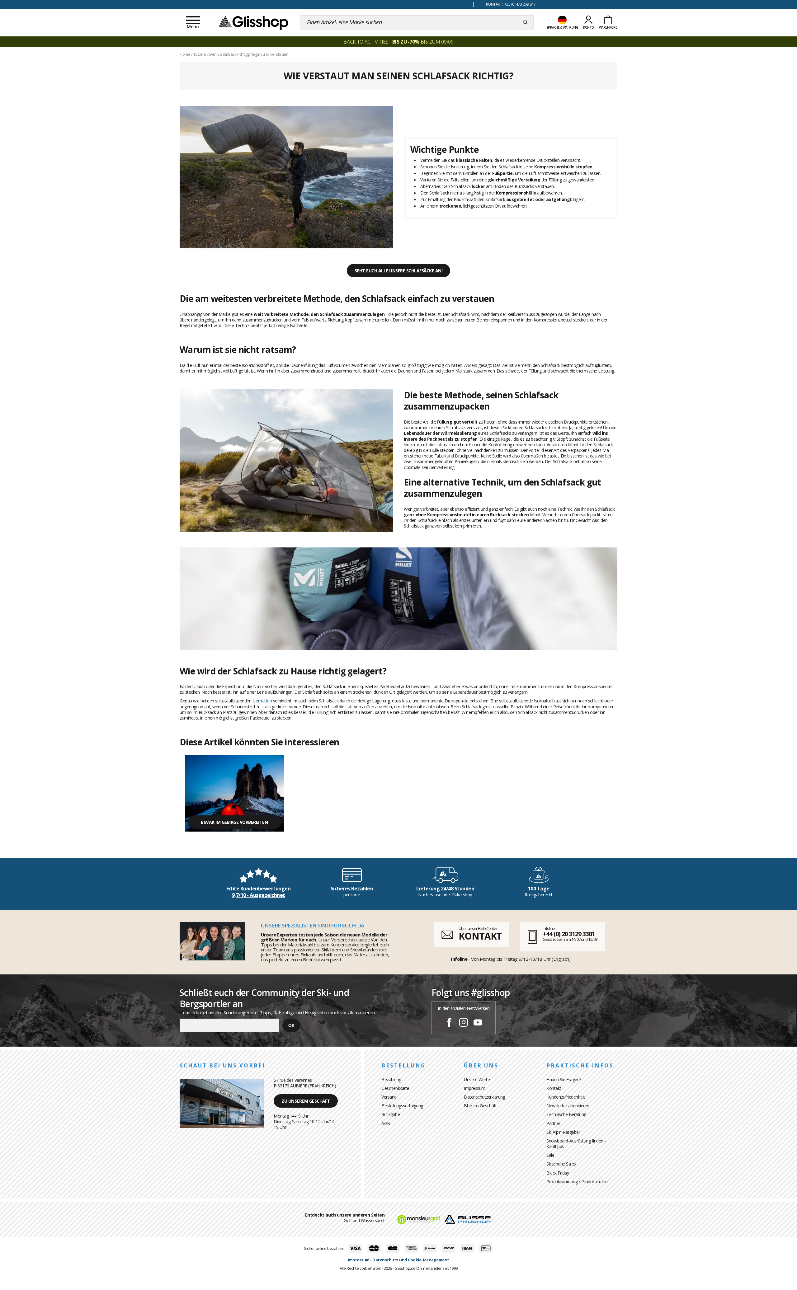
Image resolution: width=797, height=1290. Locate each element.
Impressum (474, 1088)
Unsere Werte (477, 1079)
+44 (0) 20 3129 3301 (569, 934)
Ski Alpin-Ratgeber (563, 1132)
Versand (389, 1097)
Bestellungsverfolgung (402, 1106)
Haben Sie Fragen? (563, 1079)
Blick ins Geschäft (480, 1106)
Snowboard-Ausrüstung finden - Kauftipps (576, 1143)
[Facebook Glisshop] (449, 1023)
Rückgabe (390, 1114)
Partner (553, 1123)
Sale (550, 1155)
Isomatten (262, 701)
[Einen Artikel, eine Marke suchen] (525, 22)
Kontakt (553, 1088)
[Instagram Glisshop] (463, 1023)
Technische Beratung (566, 1114)
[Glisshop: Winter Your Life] (253, 22)
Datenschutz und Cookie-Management (410, 1260)
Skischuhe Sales (561, 1164)
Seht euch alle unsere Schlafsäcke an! (399, 271)
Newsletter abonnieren (567, 1106)
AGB (385, 1123)
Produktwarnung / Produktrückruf (577, 1181)
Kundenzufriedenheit (565, 1097)
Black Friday (557, 1173)
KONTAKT (480, 936)
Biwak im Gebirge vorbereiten (234, 822)
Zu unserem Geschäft (305, 1101)
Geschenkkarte (395, 1088)
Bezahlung (391, 1079)
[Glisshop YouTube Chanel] (478, 1023)
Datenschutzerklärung (484, 1097)
